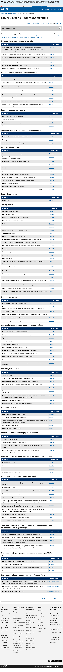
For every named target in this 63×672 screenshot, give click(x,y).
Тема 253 (51, 137)
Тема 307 (51, 171)
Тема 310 (51, 180)
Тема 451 (51, 303)
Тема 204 (51, 123)
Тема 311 (51, 183)
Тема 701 (51, 463)
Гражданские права (18, 630)
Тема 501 (51, 332)
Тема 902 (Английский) (53, 586)
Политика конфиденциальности (44, 666)
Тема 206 (51, 126)
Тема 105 (51, 65)
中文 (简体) (41, 613)
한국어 (47, 23)
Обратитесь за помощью (5, 641)
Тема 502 (51, 335)
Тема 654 (51, 450)
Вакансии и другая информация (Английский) (6, 620)
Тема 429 (51, 280)
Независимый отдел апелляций (18, 626)
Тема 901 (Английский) (53, 581)
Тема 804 (51, 545)
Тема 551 (51, 375)
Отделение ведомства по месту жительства (6, 647)
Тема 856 (51, 564)
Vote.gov (52, 642)
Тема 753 (51, 491)
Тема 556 (51, 388)
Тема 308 (51, 174)
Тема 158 (51, 98)
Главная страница (5, 13)
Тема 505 (51, 344)
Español (34, 23)
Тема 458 (51, 321)
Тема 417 (51, 249)
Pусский (40, 622)
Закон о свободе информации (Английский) (17, 635)
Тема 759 (51, 505)
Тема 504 (51, 341)
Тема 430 (51, 285)
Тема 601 (51, 414)
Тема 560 (51, 403)
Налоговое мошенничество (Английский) (30, 632)
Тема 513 (51, 360)
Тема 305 (51, 165)
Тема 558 (51, 396)
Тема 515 (51, 363)
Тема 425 (51, 274)
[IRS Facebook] (49, 660)
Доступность (58, 666)
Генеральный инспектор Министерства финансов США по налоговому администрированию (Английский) (56, 624)
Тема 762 (51, 517)
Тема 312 (51, 186)
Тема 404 (51, 217)
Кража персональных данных (30, 622)
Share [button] (46, 599)
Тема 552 (51, 378)
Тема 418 (51, 252)
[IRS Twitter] (52, 660)
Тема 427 (51, 277)
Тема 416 (51, 246)
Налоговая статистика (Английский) (4, 635)
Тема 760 (51, 510)
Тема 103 (51, 57)
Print (55, 599)
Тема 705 (51, 472)
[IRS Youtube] (60, 660)
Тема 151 (51, 79)
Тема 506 (51, 347)
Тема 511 (51, 357)
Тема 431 (51, 288)
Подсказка (14, 13)
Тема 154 (51, 82)
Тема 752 (51, 488)
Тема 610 (51, 425)
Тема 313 (51, 190)
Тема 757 (51, 497)
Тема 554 (51, 385)
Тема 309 (51, 177)
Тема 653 (51, 445)
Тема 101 (51, 47)
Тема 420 (51, 258)
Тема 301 (51, 154)
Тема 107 (51, 68)
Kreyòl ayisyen (42, 628)
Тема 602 (51, 417)
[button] (51, 9)
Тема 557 (51, 391)
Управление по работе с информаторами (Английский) (30, 646)
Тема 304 (51, 162)
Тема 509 (51, 350)
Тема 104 (51, 62)
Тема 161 (51, 104)
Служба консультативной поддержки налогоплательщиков (19, 619)
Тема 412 (51, 233)
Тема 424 (51, 271)
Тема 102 (51, 54)
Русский (52, 23)
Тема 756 (51, 494)
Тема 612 (51, 428)
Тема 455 (51, 315)
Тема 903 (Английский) (53, 591)
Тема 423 (51, 266)
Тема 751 (51, 483)
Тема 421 (51, 261)
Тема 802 (51, 537)
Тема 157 (51, 95)
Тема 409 (51, 224)
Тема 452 (51, 307)
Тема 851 (51, 561)
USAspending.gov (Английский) (54, 638)
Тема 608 (51, 420)
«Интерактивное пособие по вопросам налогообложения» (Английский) (22, 37)
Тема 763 (51, 521)
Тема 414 (51, 239)
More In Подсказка (8, 28)
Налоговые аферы (31, 627)
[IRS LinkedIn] (57, 660)
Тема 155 (51, 87)
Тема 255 (51, 143)
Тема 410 (51, 227)
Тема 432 (51, 291)
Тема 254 (51, 140)
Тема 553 (51, 381)
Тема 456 (51, 318)
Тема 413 (51, 236)
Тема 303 (51, 157)
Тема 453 (51, 311)
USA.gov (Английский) (56, 632)
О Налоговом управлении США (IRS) (5, 613)
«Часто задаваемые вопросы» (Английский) (47, 36)
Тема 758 (51, 500)
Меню (59, 9)
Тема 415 (51, 242)
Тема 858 (51, 571)
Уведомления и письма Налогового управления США (31, 615)
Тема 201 (51, 116)
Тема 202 (51, 120)
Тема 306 (51, 168)
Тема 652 (51, 442)
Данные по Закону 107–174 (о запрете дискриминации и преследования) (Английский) (18, 643)
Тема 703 (51, 466)
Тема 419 (51, 255)
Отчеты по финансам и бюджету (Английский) (4, 628)
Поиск (43, 9)
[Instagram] (54, 660)
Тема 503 (51, 338)
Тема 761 (51, 514)
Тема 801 (51, 534)
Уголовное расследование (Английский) (30, 638)
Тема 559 (51, 400)
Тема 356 (51, 200)
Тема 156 (51, 90)
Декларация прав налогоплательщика (18, 613)
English (29, 23)
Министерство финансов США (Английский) (54, 613)
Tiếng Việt (58, 23)
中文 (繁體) (41, 23)
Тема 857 (51, 568)
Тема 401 (51, 211)
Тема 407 (51, 221)
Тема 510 (51, 353)
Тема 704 (51, 469)
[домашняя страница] (4, 9)
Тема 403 (51, 214)
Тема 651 (51, 439)
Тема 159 (51, 101)
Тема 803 (51, 540)
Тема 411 (51, 230)
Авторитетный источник (17, 651)
